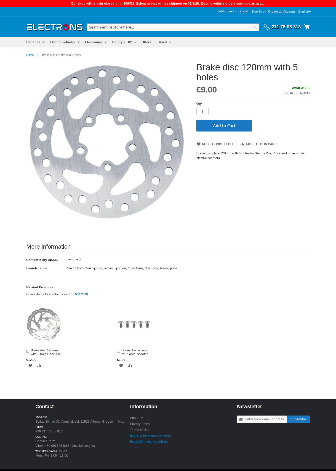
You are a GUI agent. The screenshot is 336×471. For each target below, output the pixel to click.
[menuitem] (34, 42)
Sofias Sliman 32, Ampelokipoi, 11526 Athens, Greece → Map (79, 421)
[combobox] (173, 27)
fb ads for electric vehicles (149, 441)
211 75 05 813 (286, 26)
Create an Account (281, 11)
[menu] (168, 42)
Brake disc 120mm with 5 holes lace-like (46, 352)
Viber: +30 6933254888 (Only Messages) (65, 445)
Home (30, 55)
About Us (136, 418)
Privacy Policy (140, 424)
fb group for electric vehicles (150, 435)
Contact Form (45, 441)
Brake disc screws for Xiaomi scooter (135, 352)
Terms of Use (139, 430)
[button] (304, 11)
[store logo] (54, 26)
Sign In (257, 11)
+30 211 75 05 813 (49, 431)
